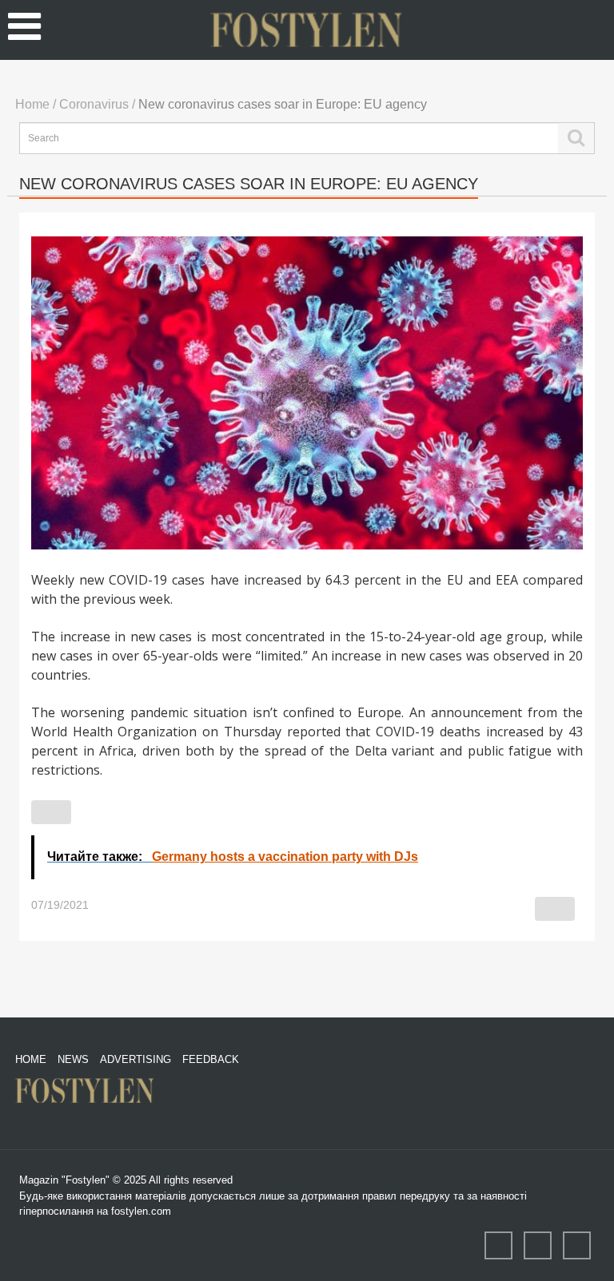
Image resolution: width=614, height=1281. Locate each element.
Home (30, 1059)
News (73, 1059)
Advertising (135, 1059)
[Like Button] (51, 812)
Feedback (210, 1059)
